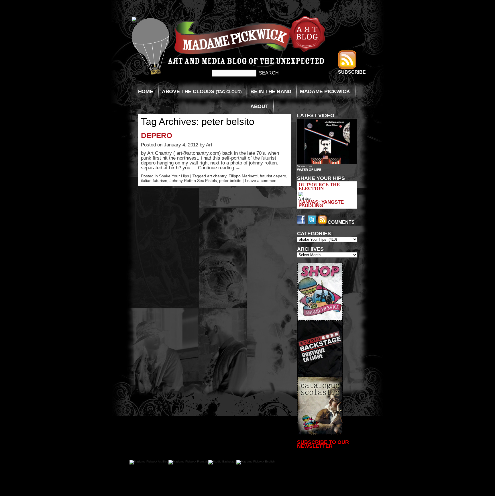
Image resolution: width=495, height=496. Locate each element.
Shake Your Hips (174, 176)
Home (145, 91)
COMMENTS (341, 222)
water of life (309, 169)
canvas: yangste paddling (321, 203)
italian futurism (154, 180)
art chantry (216, 176)
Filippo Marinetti (243, 176)
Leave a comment (261, 180)
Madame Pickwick (325, 91)
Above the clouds (202, 91)
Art (209, 145)
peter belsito (230, 180)
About (259, 106)
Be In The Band (270, 91)
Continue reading (219, 167)
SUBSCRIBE (352, 72)
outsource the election (319, 186)
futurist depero (273, 176)
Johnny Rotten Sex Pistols (193, 180)
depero (156, 136)
